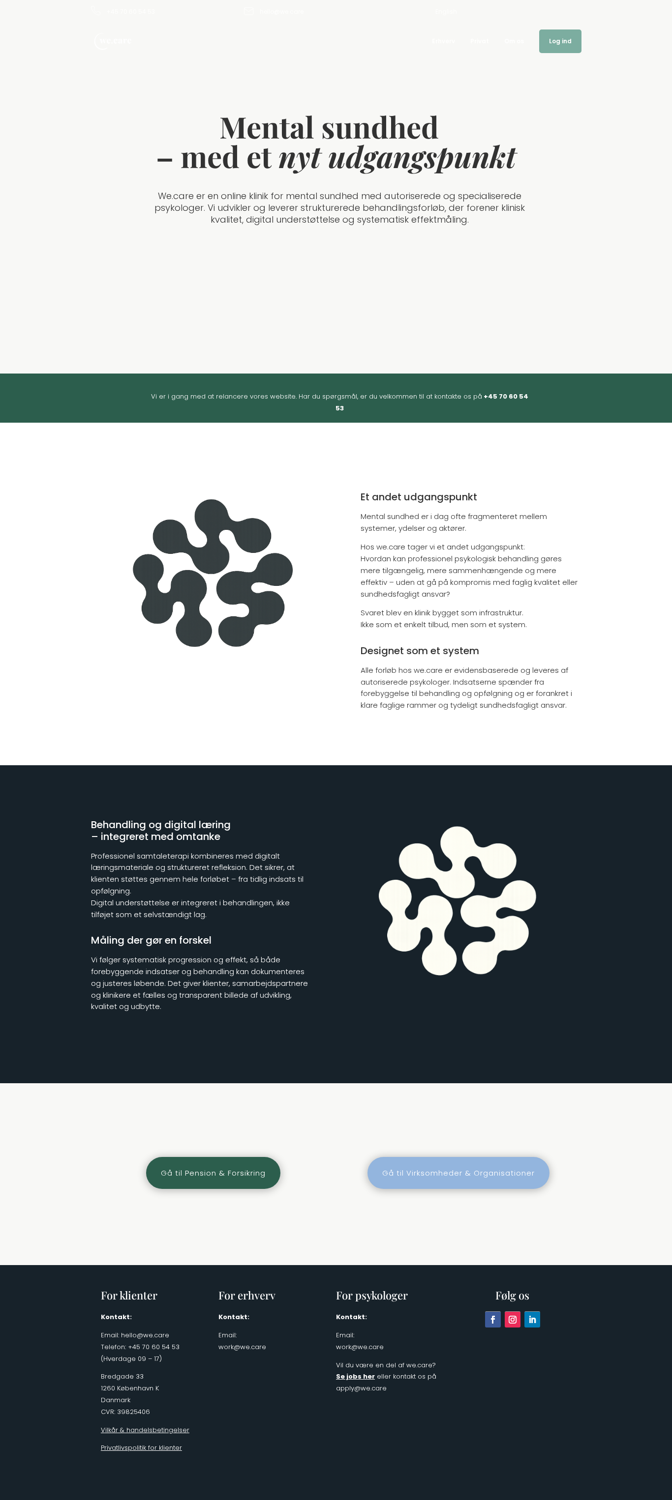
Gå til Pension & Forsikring (213, 1173)
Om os (514, 41)
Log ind (560, 41)
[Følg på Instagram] (512, 1319)
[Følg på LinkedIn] (532, 1319)
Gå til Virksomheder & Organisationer (458, 1173)
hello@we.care (282, 11)
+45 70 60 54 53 (130, 11)
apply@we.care (361, 1388)
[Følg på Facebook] (493, 1319)
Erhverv (443, 41)
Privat (479, 41)
